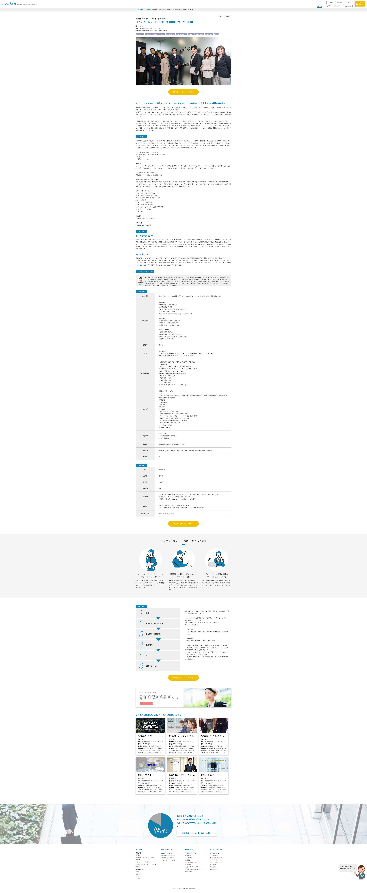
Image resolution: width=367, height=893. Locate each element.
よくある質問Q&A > (215, 855)
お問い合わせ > (214, 869)
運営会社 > (213, 867)
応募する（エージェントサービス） (183, 92)
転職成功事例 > (189, 871)
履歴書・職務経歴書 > (191, 862)
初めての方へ (327, 6)
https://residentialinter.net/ (166, 513)
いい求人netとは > (215, 853)
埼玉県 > (138, 876)
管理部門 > (138, 866)
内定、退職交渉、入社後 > (192, 867)
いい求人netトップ (140, 9)
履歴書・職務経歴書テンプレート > (194, 869)
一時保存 (339, 2)
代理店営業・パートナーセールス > (145, 857)
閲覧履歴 (331, 2)
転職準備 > (188, 855)
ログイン (348, 2)
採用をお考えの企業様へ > (217, 857)
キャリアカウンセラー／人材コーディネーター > (147, 864)
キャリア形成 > (189, 857)
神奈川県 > (138, 874)
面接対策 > (188, 864)
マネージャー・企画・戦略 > (143, 862)
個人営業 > (138, 859)
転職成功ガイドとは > (191, 853)
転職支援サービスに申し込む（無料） (197, 833)
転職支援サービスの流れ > (167, 857)
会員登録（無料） (361, 3)
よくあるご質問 (349, 6)
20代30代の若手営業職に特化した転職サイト (27, 4)
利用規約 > (213, 864)
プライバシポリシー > (216, 862)
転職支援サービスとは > (167, 853)
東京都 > (138, 872)
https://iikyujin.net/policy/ (192, 625)
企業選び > (188, 860)
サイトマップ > (214, 860)
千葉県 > (138, 878)
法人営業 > (138, 855)
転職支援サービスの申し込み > (168, 855)
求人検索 (319, 6)
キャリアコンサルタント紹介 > (168, 860)
